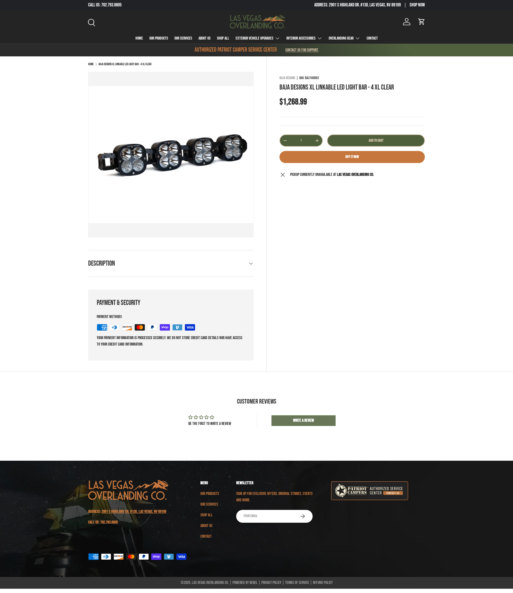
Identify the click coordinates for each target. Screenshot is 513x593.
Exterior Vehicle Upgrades (254, 38)
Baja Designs (287, 78)
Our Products (158, 38)
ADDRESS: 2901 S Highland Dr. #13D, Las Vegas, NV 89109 (357, 5)
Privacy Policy (271, 582)
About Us (205, 38)
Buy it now (352, 156)
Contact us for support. (302, 50)
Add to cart (376, 140)
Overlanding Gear (341, 38)
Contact (372, 38)
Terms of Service (297, 582)
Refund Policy (323, 582)
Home (139, 38)
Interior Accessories (301, 38)
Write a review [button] (303, 420)
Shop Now (417, 5)
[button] (422, 22)
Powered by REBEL (245, 582)
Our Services (183, 38)
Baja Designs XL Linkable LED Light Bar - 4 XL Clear (125, 64)
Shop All (223, 38)
